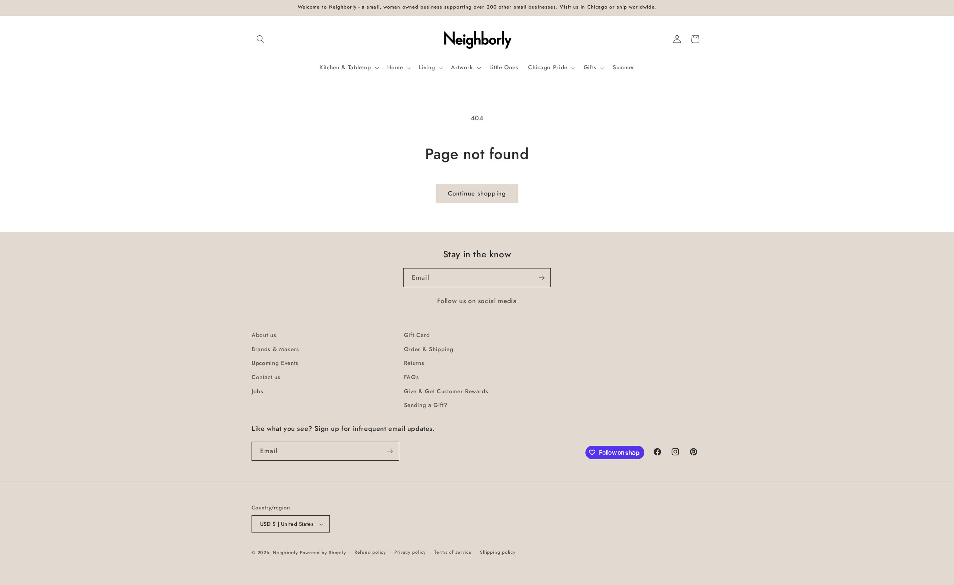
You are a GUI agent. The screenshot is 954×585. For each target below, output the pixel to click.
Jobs (257, 391)
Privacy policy (410, 552)
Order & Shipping (429, 349)
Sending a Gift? (426, 405)
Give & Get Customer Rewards (446, 391)
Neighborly (285, 552)
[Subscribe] (541, 277)
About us (264, 335)
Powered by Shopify (323, 552)
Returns (414, 363)
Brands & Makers (275, 349)
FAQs (411, 377)
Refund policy (370, 552)
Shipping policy (498, 552)
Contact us (266, 377)
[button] (260, 39)
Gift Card (417, 335)
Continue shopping (477, 193)
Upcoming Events (275, 363)
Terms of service (452, 552)
